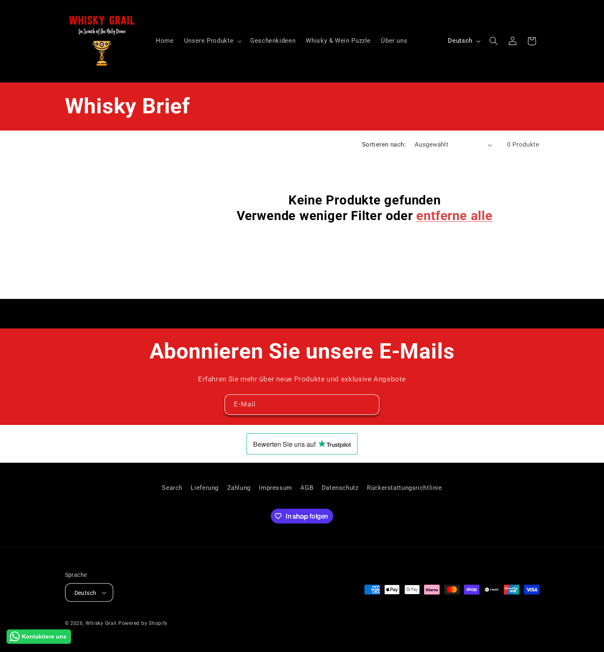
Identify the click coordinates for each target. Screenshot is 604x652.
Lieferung (205, 487)
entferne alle (454, 215)
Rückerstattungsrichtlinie (404, 487)
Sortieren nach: (384, 144)
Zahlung (239, 487)
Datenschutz (340, 487)
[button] (212, 41)
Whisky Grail (101, 623)
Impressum (275, 487)
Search (172, 487)
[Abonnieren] (369, 404)
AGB (306, 487)
